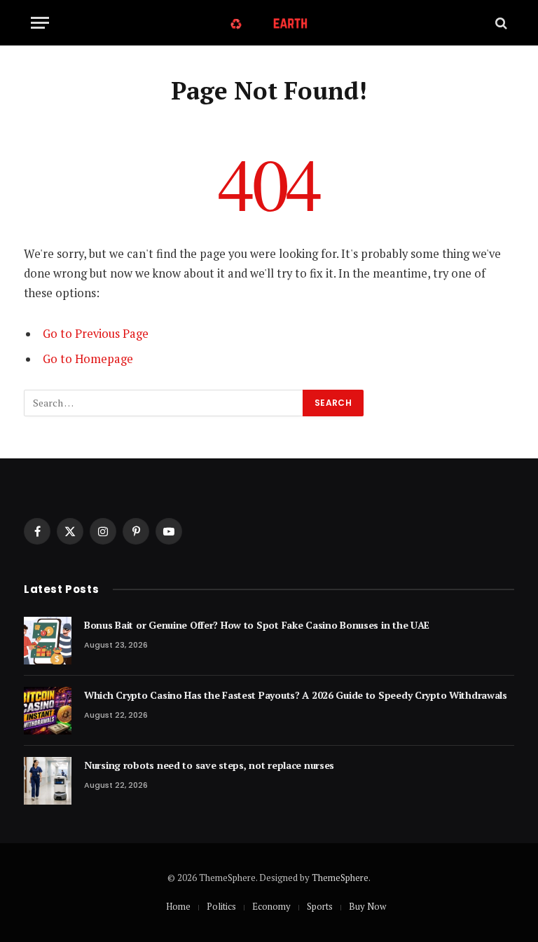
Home (178, 906)
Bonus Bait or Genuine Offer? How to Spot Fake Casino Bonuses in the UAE (256, 625)
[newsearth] (269, 23)
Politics (221, 906)
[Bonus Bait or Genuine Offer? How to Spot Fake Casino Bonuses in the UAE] (47, 640)
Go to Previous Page (96, 333)
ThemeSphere (340, 877)
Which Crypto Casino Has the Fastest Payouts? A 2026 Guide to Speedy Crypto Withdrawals (295, 695)
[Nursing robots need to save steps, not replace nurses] (47, 781)
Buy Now (367, 906)
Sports (320, 906)
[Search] (499, 23)
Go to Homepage (88, 359)
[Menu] (40, 23)
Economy (271, 906)
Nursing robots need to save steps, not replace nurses (209, 765)
